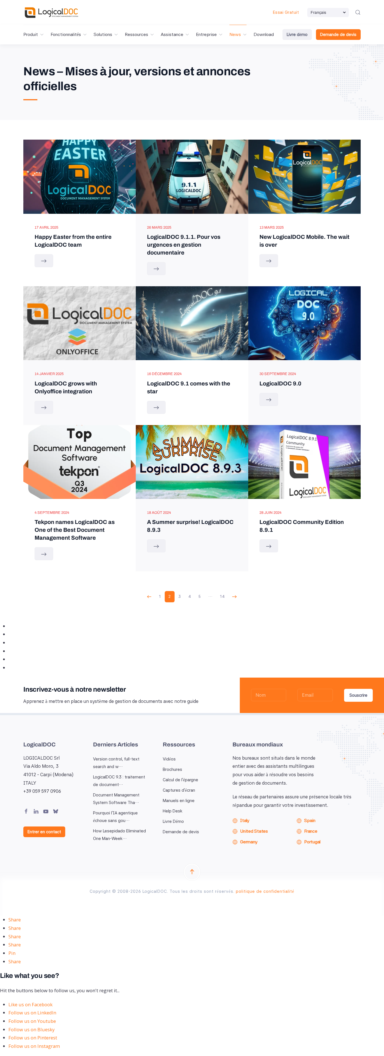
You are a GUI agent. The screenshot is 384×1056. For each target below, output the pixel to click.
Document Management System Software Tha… (116, 798)
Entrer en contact (44, 831)
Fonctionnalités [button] (66, 34)
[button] (358, 12)
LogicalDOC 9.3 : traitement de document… (119, 781)
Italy (244, 820)
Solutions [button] (103, 34)
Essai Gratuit (286, 12)
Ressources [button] (136, 34)
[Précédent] (149, 596)
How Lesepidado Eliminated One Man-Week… (119, 834)
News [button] (235, 34)
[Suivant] (235, 596)
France (310, 831)
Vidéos (169, 759)
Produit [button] (30, 34)
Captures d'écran (179, 790)
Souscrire (358, 695)
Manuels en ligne (179, 800)
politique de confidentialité (265, 891)
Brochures (172, 769)
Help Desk (172, 811)
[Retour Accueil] (51, 12)
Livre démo (297, 34)
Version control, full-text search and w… (116, 763)
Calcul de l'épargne (180, 779)
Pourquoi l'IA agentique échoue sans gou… (115, 816)
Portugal (312, 841)
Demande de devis (338, 34)
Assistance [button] (172, 34)
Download (264, 34)
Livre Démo (173, 821)
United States (254, 831)
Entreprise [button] (206, 34)
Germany (248, 841)
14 (222, 596)
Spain (309, 820)
